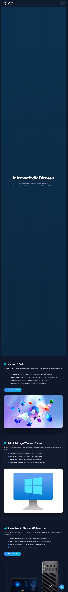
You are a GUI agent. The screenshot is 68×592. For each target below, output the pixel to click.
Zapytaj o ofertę (12, 553)
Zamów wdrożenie (13, 390)
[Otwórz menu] (62, 3)
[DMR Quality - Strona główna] (9, 3)
